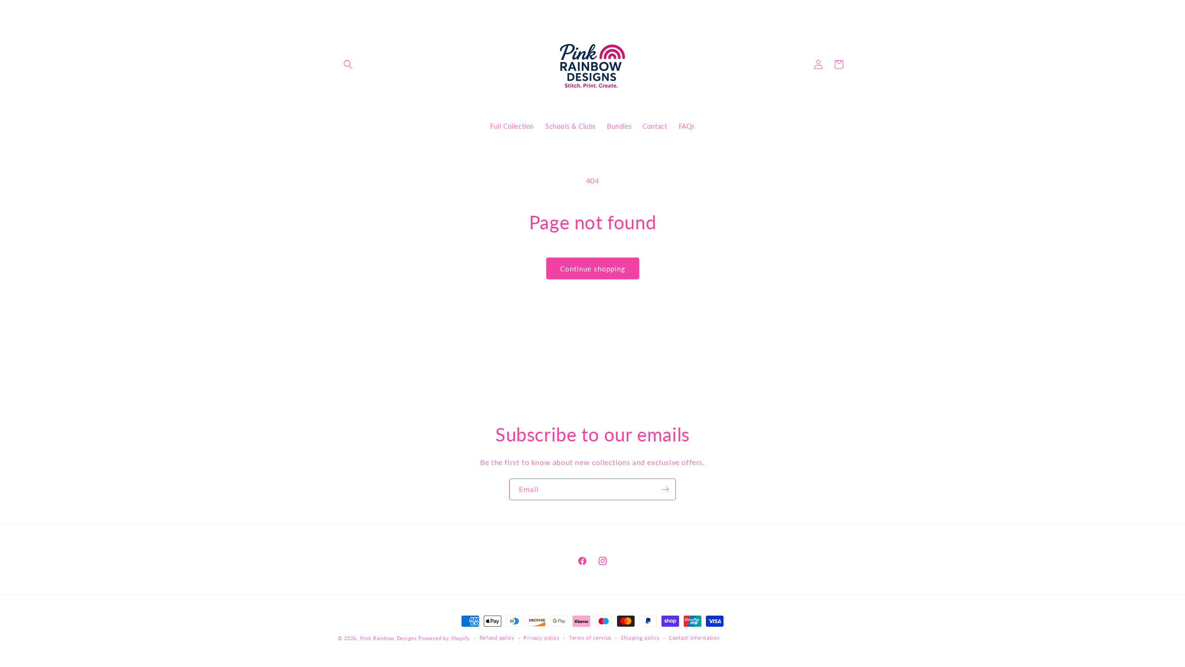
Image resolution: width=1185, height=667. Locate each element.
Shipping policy (640, 638)
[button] (348, 64)
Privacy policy (542, 638)
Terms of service (590, 638)
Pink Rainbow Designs (389, 638)
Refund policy (497, 638)
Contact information (694, 638)
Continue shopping (592, 268)
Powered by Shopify (444, 638)
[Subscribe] (665, 489)
